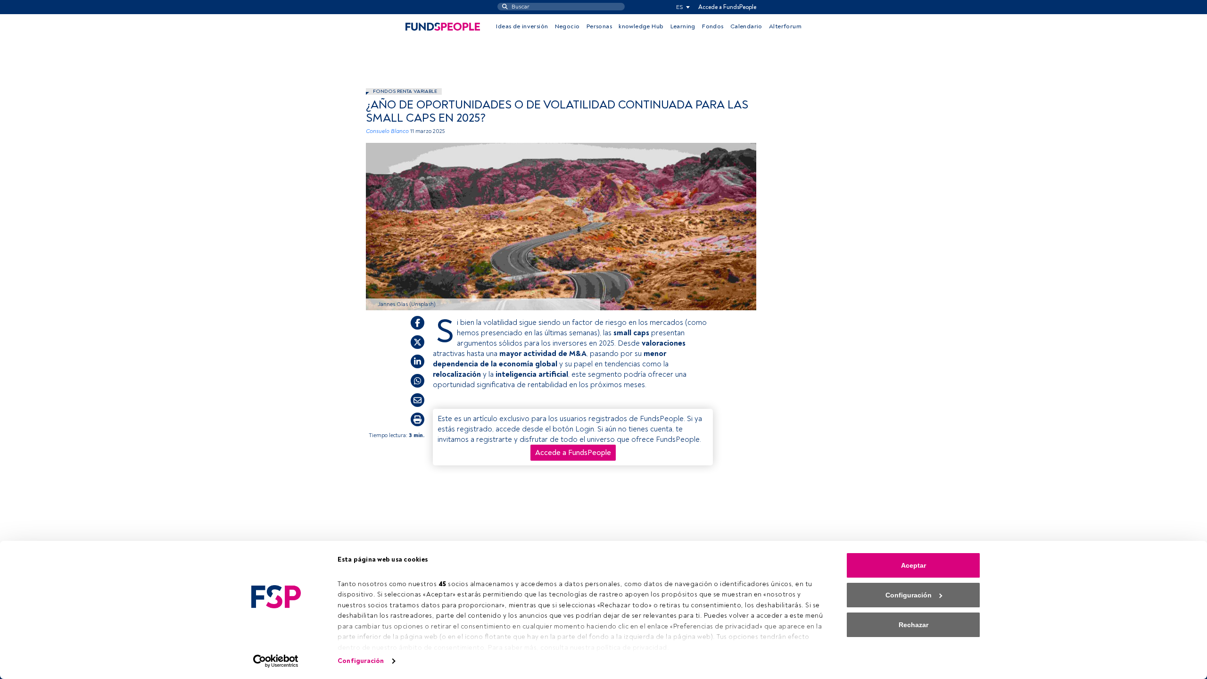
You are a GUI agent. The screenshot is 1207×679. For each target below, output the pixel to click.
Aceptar (913, 565)
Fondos (712, 26)
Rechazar (913, 625)
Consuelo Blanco (387, 131)
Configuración (361, 661)
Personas (599, 26)
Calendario (746, 26)
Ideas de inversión (522, 26)
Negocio (567, 26)
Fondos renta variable (405, 91)
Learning (682, 26)
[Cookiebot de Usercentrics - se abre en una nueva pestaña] (276, 661)
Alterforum (785, 26)
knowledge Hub (641, 26)
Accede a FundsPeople (727, 7)
